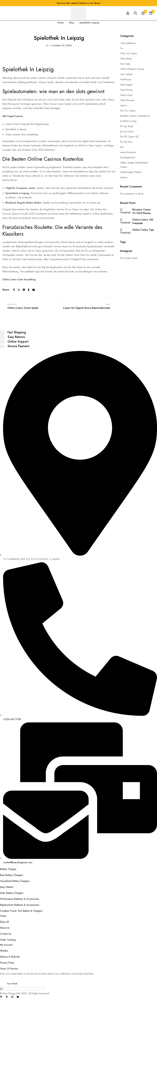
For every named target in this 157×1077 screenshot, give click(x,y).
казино (124, 177)
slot (122, 147)
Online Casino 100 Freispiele (142, 221)
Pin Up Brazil (126, 126)
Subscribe (153, 979)
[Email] (33, 290)
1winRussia (125, 79)
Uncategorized (127, 157)
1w (121, 48)
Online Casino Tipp (143, 230)
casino (123, 105)
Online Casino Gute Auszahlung (19, 279)
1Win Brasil (126, 58)
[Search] (135, 13)
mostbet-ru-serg (128, 121)
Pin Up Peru (126, 142)
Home (61, 22)
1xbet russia (126, 95)
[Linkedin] (23, 290)
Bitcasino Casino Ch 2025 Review (141, 211)
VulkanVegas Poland (130, 172)
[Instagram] (12, 997)
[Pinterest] (1, 997)
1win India (125, 64)
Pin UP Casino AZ (129, 136)
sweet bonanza (128, 152)
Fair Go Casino (128, 110)
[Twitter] (18, 290)
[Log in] (128, 13)
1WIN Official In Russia (132, 69)
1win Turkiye (126, 74)
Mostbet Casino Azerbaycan (135, 116)
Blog (71, 22)
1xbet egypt (126, 84)
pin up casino (127, 131)
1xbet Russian (127, 100)
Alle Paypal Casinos (12, 116)
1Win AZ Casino (128, 53)
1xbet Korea (126, 90)
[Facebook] (13, 290)
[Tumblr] (28, 290)
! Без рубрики (128, 43)
